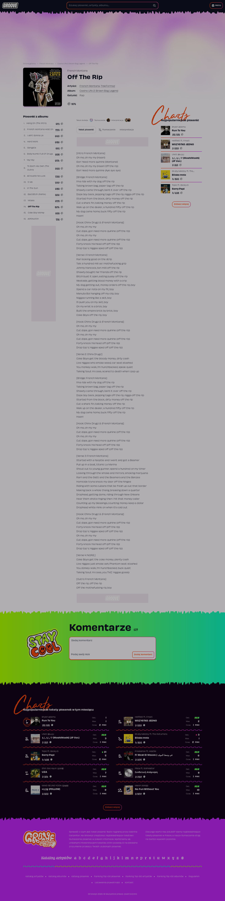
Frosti (186, 141)
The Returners (159, 734)
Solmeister (149, 769)
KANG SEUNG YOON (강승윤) (55, 786)
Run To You (178, 131)
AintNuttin (33, 219)
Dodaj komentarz (143, 655)
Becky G (184, 185)
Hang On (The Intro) (36, 123)
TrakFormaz (108, 86)
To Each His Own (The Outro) (38, 168)
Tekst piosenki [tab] (86, 130)
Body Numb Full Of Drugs (40, 154)
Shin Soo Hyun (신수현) (53, 769)
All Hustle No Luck (36, 176)
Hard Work (32, 142)
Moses (31, 201)
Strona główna (29, 63)
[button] (216, 5)
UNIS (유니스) (178, 155)
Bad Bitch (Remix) (37, 194)
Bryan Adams (179, 127)
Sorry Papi (178, 189)
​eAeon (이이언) (141, 786)
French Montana (46, 63)
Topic (174, 185)
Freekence (140, 751)
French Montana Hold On (40, 130)
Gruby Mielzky (179, 171)
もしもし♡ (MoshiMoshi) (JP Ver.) (185, 159)
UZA (44, 772)
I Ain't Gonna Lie (35, 136)
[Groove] (10, 5)
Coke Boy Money (36, 213)
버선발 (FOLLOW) (51, 789)
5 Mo (30, 182)
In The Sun (32, 188)
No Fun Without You (147, 789)
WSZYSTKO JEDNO (183, 145)
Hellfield (176, 141)
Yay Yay (30, 160)
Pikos (137, 769)
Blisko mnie (179, 175)
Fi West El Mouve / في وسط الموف (153, 755)
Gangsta (31, 148)
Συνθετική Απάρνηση (146, 772)
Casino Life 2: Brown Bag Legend (71, 63)
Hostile (152, 751)
